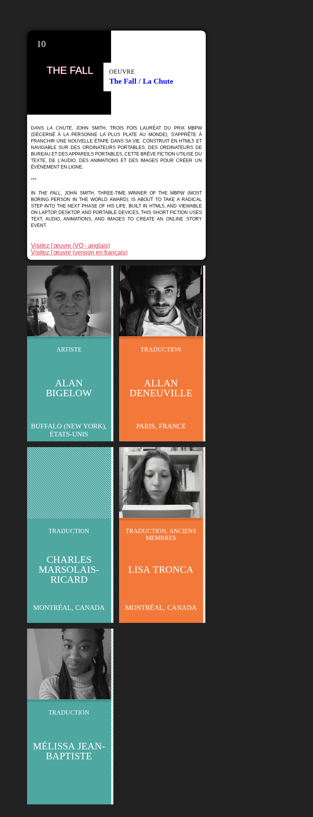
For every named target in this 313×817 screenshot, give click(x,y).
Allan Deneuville (160, 388)
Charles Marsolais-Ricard (69, 569)
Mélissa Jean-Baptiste (69, 751)
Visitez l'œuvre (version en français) (79, 252)
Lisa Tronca (161, 569)
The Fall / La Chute (141, 81)
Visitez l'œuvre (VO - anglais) (70, 245)
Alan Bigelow (69, 388)
